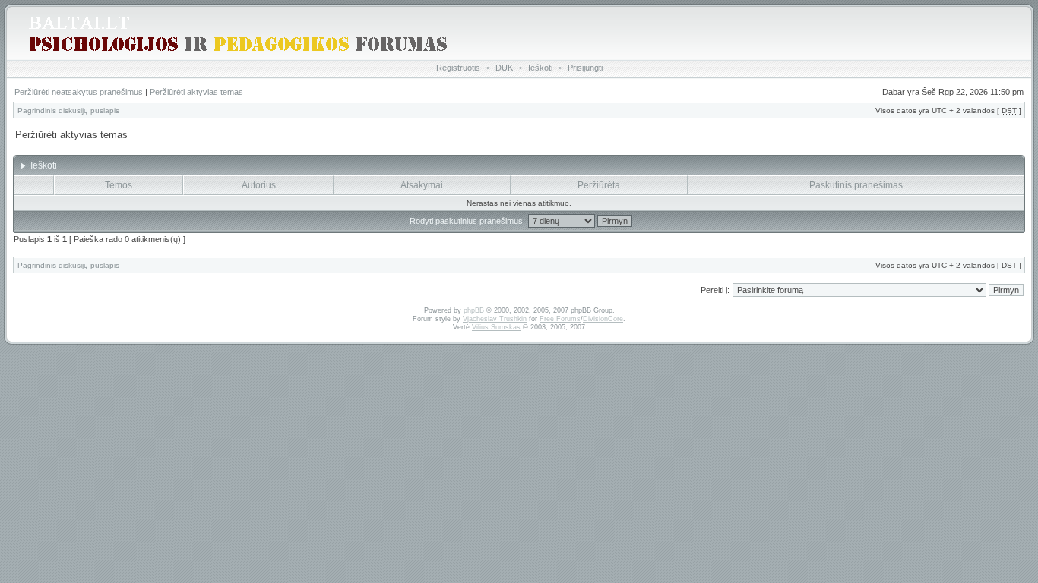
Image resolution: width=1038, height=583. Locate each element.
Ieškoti (540, 67)
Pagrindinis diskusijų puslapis (68, 110)
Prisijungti (585, 67)
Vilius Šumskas (496, 327)
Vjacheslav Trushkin (495, 319)
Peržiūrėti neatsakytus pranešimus (78, 91)
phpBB (474, 310)
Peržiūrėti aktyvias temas (196, 91)
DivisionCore (603, 319)
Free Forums (560, 319)
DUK (504, 67)
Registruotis (458, 67)
